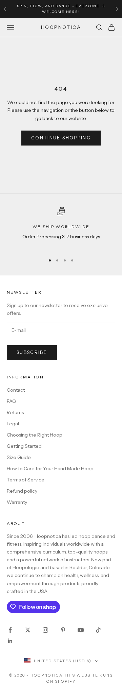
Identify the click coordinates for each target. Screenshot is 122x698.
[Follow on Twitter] (27, 630)
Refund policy (22, 491)
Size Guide (19, 457)
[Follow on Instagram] (45, 630)
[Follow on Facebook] (10, 630)
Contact (16, 390)
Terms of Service (25, 480)
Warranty (17, 502)
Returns (15, 412)
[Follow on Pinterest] (63, 630)
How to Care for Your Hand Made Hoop (50, 468)
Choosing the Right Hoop (34, 435)
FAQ (11, 401)
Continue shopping (61, 137)
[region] (61, 228)
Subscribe (32, 352)
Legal (13, 424)
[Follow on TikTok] (98, 630)
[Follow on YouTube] (80, 630)
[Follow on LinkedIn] (10, 640)
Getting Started (24, 446)
